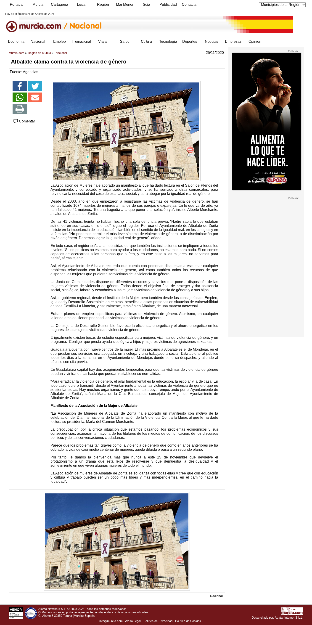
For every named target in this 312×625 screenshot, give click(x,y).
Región (103, 4)
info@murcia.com (111, 621)
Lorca (81, 4)
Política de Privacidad (157, 621)
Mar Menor (124, 4)
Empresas (233, 41)
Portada (16, 4)
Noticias (211, 41)
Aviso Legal (133, 621)
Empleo (59, 41)
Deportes (189, 41)
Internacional (81, 41)
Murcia (37, 4)
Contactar (190, 4)
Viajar (103, 41)
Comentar (26, 121)
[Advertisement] (266, 268)
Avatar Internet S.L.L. (289, 617)
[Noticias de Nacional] (116, 22)
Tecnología (168, 41)
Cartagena (59, 4)
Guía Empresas (146, 6)
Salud (125, 41)
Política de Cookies (188, 621)
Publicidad (168, 4)
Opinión (255, 41)
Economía (16, 41)
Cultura (146, 41)
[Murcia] (37, 22)
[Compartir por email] (35, 98)
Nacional (38, 41)
